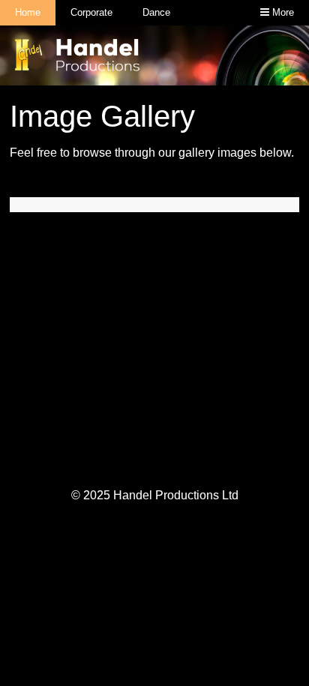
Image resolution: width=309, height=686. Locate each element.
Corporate (91, 12)
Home (27, 12)
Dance (156, 12)
